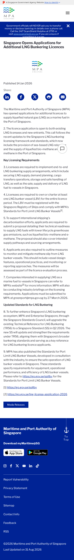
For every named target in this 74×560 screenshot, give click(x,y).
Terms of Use (11, 497)
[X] (17, 467)
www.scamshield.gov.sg (25, 34)
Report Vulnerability (16, 479)
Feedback (9, 523)
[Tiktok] (37, 467)
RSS (6, 531)
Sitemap (8, 505)
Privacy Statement (15, 488)
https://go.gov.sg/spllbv (37, 376)
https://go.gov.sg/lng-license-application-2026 (37, 394)
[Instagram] (5, 467)
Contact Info (11, 514)
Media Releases (16, 404)
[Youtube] (24, 467)
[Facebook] (11, 467)
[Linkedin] (30, 467)
